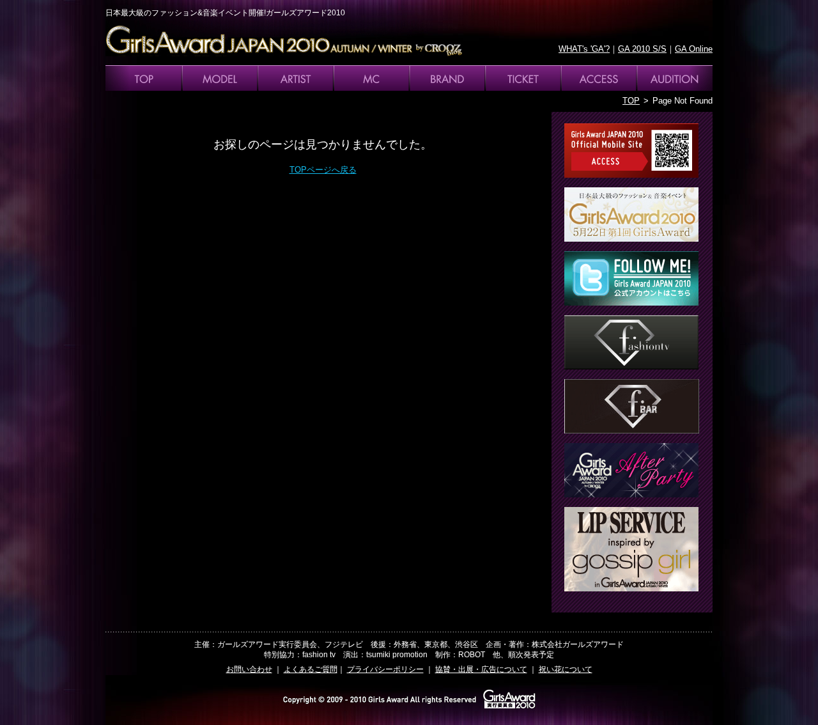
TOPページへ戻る (323, 170)
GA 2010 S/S (642, 49)
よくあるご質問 (310, 669)
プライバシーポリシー (385, 669)
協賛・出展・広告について (481, 669)
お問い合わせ (249, 669)
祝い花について (565, 669)
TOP (631, 100)
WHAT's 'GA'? (584, 49)
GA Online (694, 49)
